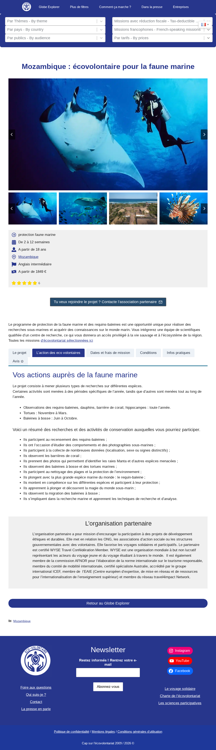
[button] (32, 208)
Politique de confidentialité (71, 731)
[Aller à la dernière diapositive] (11, 134)
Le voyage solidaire (180, 689)
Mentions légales (103, 731)
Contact (36, 702)
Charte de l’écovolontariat (180, 696)
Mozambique (28, 257)
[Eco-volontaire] (26, 7)
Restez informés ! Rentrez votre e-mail (108, 662)
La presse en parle (36, 709)
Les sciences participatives (179, 703)
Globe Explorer (49, 7)
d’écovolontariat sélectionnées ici (67, 341)
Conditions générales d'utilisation (139, 731)
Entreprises (181, 7)
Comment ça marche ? (115, 7)
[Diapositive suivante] (204, 134)
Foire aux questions (35, 687)
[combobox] (51, 21)
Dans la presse (152, 7)
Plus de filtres (79, 7)
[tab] (19, 353)
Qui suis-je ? (36, 695)
